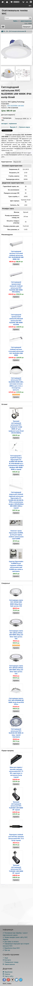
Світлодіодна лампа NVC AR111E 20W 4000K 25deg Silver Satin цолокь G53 (16, 603)
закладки (4, 123)
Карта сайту (8, 976)
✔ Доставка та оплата (11, 941)
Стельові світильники (17, 31)
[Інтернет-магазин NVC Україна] (2, 2)
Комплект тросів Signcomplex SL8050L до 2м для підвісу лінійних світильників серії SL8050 (16, 534)
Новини (6, 974)
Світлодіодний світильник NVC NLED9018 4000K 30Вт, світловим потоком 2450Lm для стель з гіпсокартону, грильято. (16, 384)
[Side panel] (31, 2)
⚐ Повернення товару (10, 962)
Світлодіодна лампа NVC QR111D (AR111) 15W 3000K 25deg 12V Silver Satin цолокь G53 (16, 669)
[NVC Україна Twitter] (16, 979)
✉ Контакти (7, 960)
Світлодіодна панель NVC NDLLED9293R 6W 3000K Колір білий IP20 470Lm (16, 701)
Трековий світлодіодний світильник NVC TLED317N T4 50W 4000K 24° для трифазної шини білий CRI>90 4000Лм (16, 427)
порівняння (13, 123)
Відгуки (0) (17, 162)
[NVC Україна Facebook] (4, 979)
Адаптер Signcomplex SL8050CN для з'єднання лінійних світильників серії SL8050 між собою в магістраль (16, 566)
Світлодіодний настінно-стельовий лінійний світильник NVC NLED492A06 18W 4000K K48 (16, 255)
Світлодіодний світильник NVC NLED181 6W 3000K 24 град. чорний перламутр (16, 733)
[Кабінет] (7, 2)
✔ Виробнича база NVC (11, 948)
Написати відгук (24, 127)
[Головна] (2, 31)
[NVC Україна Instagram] (12, 979)
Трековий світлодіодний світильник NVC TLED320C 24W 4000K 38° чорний (16, 869)
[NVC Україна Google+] (8, 979)
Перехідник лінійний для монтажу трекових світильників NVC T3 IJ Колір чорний (16, 837)
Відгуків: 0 (13, 127)
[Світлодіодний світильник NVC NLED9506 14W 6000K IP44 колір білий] (16, 49)
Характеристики (6, 162)
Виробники (7, 972)
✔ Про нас (6, 950)
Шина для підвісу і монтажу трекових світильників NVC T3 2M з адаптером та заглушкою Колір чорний (16, 772)
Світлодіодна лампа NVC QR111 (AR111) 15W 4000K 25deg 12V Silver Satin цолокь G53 (16, 634)
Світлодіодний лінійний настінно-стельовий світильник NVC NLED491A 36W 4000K (16, 351)
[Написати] (20, 979)
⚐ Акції (5, 958)
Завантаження (9, 964)
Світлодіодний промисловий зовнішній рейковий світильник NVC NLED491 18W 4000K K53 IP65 (16, 319)
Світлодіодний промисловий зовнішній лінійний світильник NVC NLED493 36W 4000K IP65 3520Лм (16, 287)
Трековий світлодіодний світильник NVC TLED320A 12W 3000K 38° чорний (16, 806)
